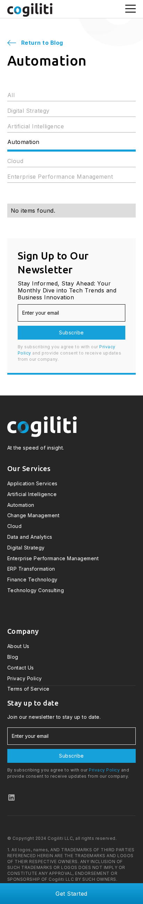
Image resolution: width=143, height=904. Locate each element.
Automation (23, 141)
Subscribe (71, 332)
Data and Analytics (29, 537)
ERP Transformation (31, 569)
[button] (127, 9)
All (11, 95)
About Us (18, 646)
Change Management (33, 515)
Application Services (32, 483)
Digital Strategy (28, 110)
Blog (12, 657)
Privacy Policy (24, 678)
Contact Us (20, 668)
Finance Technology (32, 579)
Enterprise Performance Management (60, 176)
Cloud (15, 160)
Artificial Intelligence (35, 126)
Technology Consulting (35, 590)
